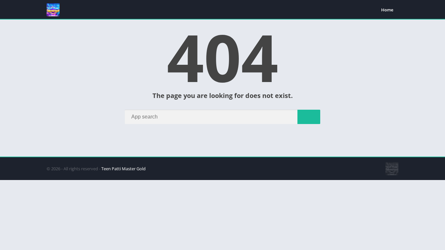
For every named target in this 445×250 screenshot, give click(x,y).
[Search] (308, 117)
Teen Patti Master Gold (123, 169)
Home (387, 10)
